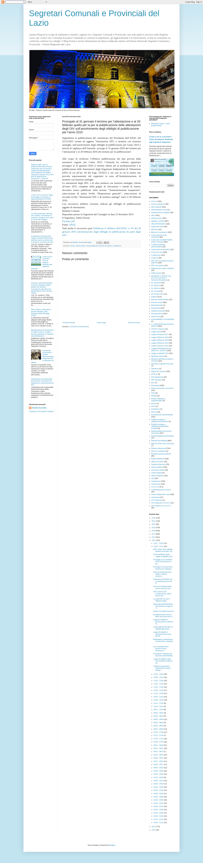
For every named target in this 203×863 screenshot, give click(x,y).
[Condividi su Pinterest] (108, 242)
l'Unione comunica (158, 329)
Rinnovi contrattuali (158, 451)
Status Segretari (157, 476)
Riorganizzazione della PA (161, 454)
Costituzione (156, 255)
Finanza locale (156, 302)
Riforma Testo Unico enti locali (162, 444)
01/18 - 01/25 (159, 816)
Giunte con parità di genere (163, 611)
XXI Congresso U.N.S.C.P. (161, 506)
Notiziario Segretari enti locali (162, 364)
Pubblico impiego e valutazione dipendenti (159, 420)
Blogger (112, 845)
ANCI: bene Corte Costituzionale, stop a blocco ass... (162, 594)
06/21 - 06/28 (159, 745)
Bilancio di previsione (159, 232)
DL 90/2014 (155, 288)
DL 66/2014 (155, 285)
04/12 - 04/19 (159, 777)
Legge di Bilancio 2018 (160, 337)
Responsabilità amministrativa (162, 436)
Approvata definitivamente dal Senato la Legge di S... (163, 606)
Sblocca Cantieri (157, 462)
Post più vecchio (134, 323)
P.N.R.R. (154, 374)
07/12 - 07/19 (159, 735)
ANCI (153, 215)
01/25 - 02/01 (159, 813)
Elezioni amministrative (160, 300)
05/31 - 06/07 (159, 755)
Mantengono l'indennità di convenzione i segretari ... (163, 641)
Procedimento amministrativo (162, 415)
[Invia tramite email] (97, 242)
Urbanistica (155, 497)
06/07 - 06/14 (159, 752)
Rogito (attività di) (157, 459)
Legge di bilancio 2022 (159, 346)
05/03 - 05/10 (159, 768)
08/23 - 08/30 (159, 723)
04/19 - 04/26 (159, 774)
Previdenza (155, 409)
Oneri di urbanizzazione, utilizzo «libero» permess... (162, 574)
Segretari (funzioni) (158, 464)
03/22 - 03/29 (159, 787)
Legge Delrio (156, 332)
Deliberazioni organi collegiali (162, 268)
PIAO (153, 393)
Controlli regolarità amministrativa (158, 246)
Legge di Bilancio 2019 (160, 340)
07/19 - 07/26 (159, 732)
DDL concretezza (157, 265)
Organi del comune (158, 371)
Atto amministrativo (158, 224)
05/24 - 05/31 (159, 758)
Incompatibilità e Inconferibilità (162, 319)
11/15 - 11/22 (159, 687)
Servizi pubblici (157, 467)
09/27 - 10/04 (159, 710)
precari (153, 404)
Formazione (155, 308)
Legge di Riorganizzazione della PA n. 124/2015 (161, 349)
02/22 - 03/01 (159, 800)
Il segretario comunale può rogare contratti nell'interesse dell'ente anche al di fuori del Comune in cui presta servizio (42, 239)
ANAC (72, 224)
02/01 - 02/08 (159, 810)
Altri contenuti (156, 207)
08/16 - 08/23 (159, 726)
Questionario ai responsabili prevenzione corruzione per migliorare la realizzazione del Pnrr (42, 382)
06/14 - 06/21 (159, 748)
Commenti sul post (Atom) (79, 327)
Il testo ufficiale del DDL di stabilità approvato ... (163, 628)
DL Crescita (155, 291)
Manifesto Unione (157, 356)
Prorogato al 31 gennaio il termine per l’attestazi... (163, 568)
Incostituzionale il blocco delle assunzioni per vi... (163, 615)
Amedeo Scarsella (39, 408)
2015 (154, 540)
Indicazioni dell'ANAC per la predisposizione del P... (162, 581)
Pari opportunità (157, 377)
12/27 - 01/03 (159, 543)
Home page (101, 323)
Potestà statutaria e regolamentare (158, 400)
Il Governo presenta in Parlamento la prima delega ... (162, 668)
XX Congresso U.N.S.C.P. (160, 503)
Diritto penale (156, 273)
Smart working (156, 473)
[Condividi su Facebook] (105, 242)
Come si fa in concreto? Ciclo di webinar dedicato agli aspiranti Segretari (161, 139)
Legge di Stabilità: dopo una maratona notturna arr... (162, 661)
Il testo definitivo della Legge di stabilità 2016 (162, 555)
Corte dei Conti (157, 252)
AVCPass (154, 229)
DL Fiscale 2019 (157, 294)
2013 (154, 830)
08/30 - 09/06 (159, 719)
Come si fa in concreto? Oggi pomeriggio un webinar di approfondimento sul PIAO (42, 197)
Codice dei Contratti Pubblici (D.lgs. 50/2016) (162, 241)
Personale (155, 385)
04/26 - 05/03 (159, 771)
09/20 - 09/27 (159, 713)
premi (153, 406)
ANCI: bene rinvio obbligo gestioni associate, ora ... (163, 550)
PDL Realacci (156, 380)
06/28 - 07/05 (159, 742)
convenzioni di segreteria (160, 249)
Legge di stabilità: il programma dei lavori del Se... (162, 634)
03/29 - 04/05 (159, 784)
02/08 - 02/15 (159, 806)
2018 (154, 531)
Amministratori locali (158, 210)
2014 (154, 827)
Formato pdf (68, 221)
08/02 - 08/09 (159, 729)
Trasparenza (117, 246)
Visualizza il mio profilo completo (41, 411)
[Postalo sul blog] (100, 242)
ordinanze (155, 369)
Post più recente (69, 323)
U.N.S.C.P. (155, 487)
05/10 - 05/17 (159, 764)
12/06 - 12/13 (159, 677)
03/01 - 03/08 (159, 797)
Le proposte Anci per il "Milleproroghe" (161, 600)
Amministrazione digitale (160, 213)
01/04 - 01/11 (159, 823)
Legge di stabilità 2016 (159, 353)
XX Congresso (156, 500)
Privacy (154, 412)
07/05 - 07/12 (159, 739)
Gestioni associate (158, 311)
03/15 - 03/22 (159, 790)
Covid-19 (154, 258)
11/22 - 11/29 (159, 684)
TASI (153, 478)
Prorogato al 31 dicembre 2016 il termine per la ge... (162, 562)
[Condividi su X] (102, 242)
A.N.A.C (72, 246)
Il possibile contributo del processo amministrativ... (163, 655)
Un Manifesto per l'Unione (161, 490)
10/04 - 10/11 (159, 706)
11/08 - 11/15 (159, 690)
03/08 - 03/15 (159, 794)
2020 (154, 524)
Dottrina (154, 297)
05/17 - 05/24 (159, 761)
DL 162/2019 (156, 283)
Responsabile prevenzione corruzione (99, 246)
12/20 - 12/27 (159, 546)
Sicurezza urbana (157, 470)
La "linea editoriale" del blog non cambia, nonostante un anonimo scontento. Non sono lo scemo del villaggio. (42, 217)
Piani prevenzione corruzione (162, 388)
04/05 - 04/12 (159, 781)
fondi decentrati (157, 305)
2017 (154, 534)
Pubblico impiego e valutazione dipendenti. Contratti (160, 426)
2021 (154, 521)
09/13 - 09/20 (159, 716)
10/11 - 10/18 (159, 703)
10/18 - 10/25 (159, 700)
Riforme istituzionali (158, 448)
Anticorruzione (80, 246)
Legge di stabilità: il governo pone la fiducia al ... (163, 622)
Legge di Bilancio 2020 (160, 343)
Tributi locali (155, 484)
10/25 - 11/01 (159, 697)
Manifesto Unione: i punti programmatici (160, 124)
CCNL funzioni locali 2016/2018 (159, 236)
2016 (154, 537)
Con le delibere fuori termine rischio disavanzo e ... (161, 649)
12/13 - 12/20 (159, 674)
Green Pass (155, 317)
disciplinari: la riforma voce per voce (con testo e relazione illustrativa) (161, 278)
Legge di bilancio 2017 (159, 334)
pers (153, 383)
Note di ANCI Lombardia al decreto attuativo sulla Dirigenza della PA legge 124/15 (41, 312)
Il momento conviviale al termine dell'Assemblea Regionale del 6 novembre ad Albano (42, 356)
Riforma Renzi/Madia (159, 441)
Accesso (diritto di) (158, 204)
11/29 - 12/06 (159, 681)
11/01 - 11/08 (159, 693)
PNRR (153, 396)
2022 (154, 518)
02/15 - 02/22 (159, 803)
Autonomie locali (157, 227)
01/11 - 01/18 (159, 819)
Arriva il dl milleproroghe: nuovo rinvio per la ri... (162, 587)
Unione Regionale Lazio (160, 494)
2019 (154, 528)
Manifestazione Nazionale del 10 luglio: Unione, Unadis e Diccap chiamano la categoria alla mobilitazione (42, 333)
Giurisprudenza (157, 314)
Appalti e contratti (157, 221)
